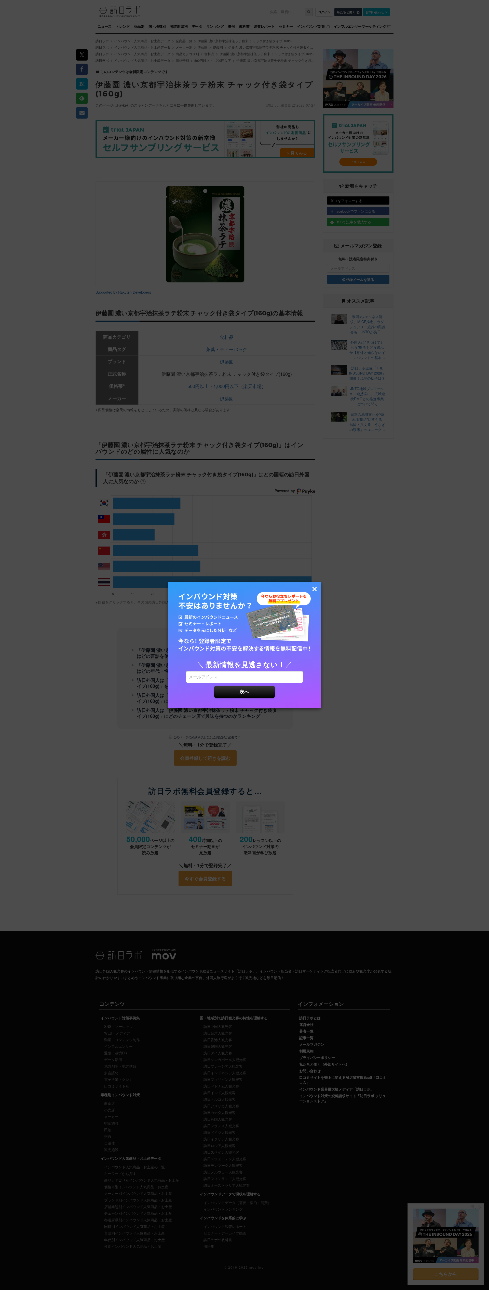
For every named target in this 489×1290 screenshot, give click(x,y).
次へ (244, 691)
